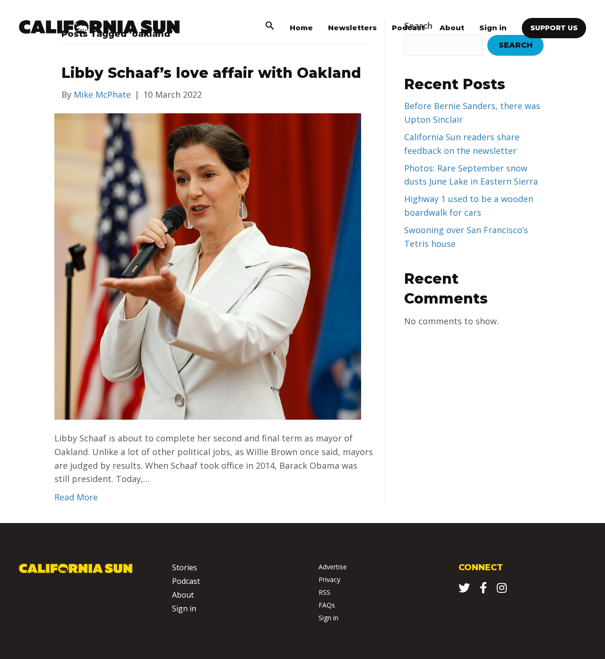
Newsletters (352, 27)
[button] (269, 27)
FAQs (327, 604)
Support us (554, 28)
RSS (324, 592)
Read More (76, 497)
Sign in (493, 27)
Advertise (333, 566)
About (452, 27)
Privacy (329, 579)
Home (301, 27)
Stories (184, 567)
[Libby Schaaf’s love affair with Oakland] (207, 265)
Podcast (408, 27)
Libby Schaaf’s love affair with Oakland (211, 73)
